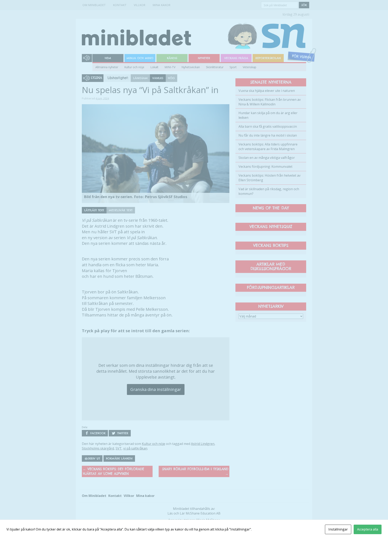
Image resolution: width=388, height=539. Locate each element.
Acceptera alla (367, 529)
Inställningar (338, 529)
